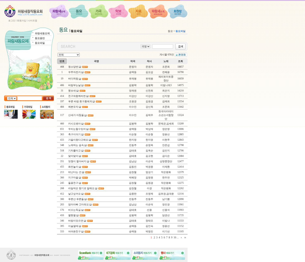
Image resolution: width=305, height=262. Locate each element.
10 (175, 237)
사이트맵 (32, 20)
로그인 (11, 20)
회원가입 (21, 20)
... (178, 237)
